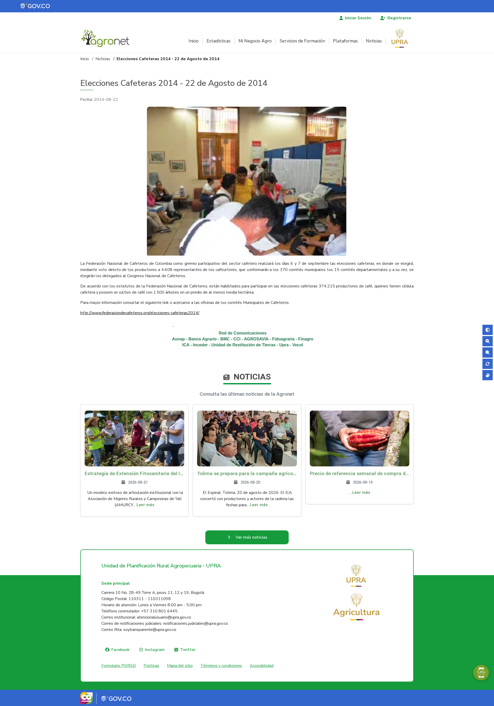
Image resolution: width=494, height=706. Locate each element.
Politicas (151, 665)
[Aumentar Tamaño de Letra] (487, 341)
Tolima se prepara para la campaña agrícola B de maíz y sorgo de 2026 (247, 473)
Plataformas (345, 41)
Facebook (120, 650)
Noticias (374, 41)
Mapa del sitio (180, 665)
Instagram (155, 650)
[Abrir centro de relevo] (487, 375)
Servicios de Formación (302, 41)
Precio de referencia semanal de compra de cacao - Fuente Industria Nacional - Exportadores (359, 473)
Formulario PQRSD (118, 665)
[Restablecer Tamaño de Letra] (487, 364)
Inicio (194, 41)
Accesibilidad (262, 665)
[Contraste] (487, 330)
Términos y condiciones (221, 665)
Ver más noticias (251, 537)
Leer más (145, 504)
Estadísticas (219, 41)
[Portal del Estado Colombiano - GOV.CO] (35, 6)
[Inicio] (107, 38)
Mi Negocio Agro (255, 41)
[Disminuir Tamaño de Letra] (487, 352)
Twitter (188, 650)
